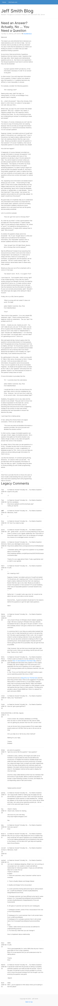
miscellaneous (27, 33)
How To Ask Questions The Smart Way (24, 660)
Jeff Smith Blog (17, 10)
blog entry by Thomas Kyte (29, 678)
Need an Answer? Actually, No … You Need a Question (15, 26)
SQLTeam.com (12, 2)
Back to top (29, 1002)
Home (4, 2)
